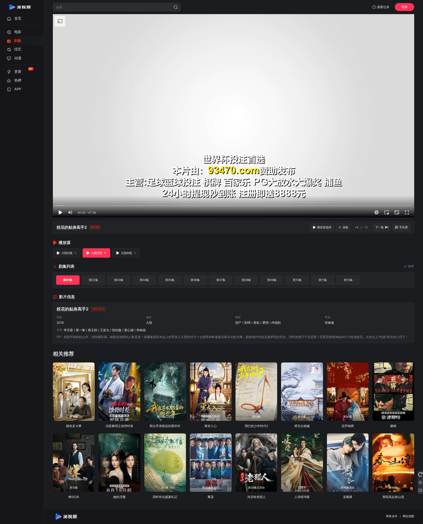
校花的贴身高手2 (72, 227)
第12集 (348, 280)
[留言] (420, 490)
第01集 (67, 280)
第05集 (169, 280)
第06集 (195, 280)
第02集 (93, 280)
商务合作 (391, 516)
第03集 (118, 280)
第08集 (246, 280)
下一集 (379, 227)
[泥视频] (20, 7)
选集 (345, 227)
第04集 (144, 280)
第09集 (271, 280)
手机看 (403, 227)
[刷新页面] (420, 474)
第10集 (297, 280)
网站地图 (408, 516)
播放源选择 (324, 227)
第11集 (323, 280)
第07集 (220, 280)
